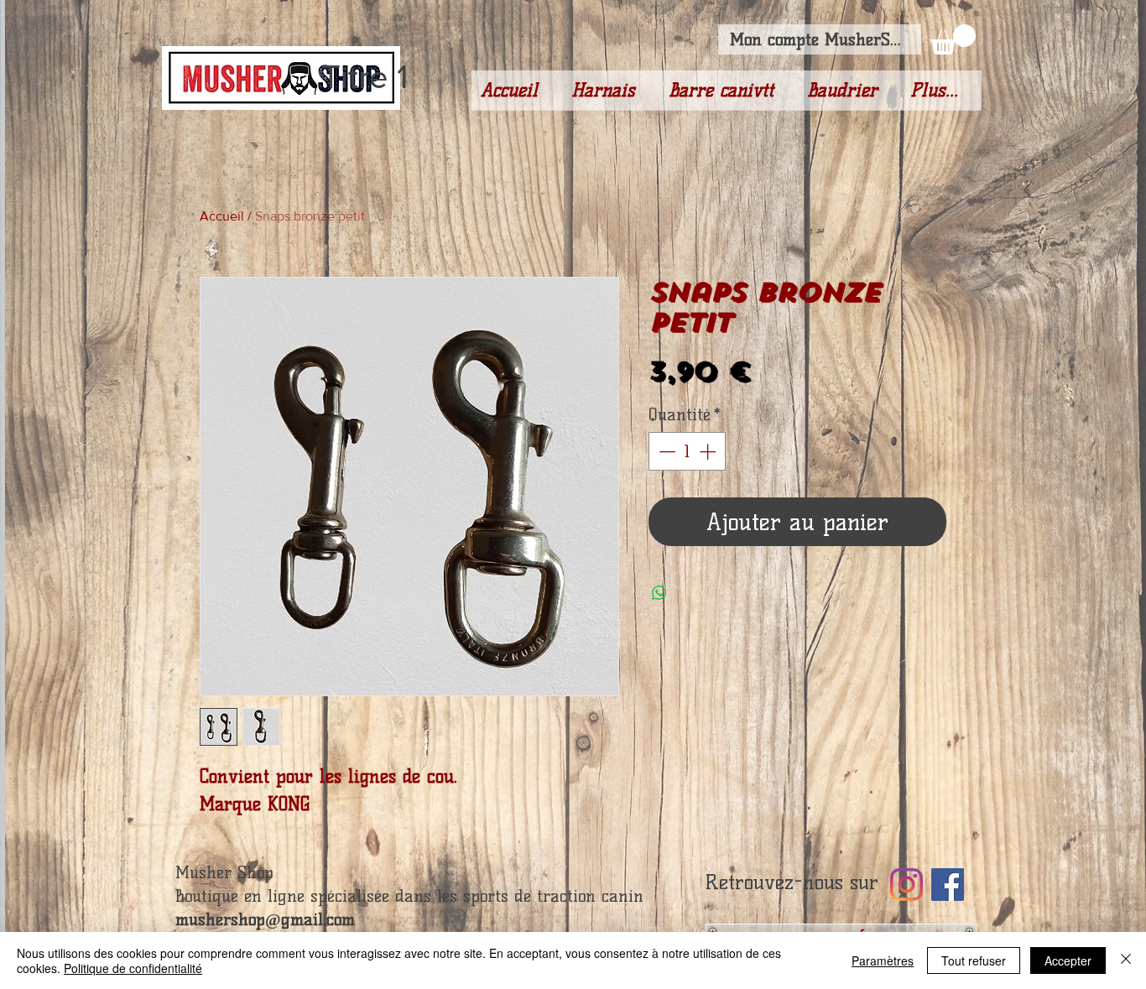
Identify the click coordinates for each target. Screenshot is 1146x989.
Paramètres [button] (883, 960)
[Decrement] (665, 451)
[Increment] (709, 451)
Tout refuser (973, 960)
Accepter (1067, 960)
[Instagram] (906, 884)
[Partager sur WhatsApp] (659, 593)
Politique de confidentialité (133, 968)
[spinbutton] (687, 451)
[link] (953, 39)
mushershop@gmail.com (265, 919)
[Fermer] (1126, 960)
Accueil (222, 216)
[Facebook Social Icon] (947, 884)
